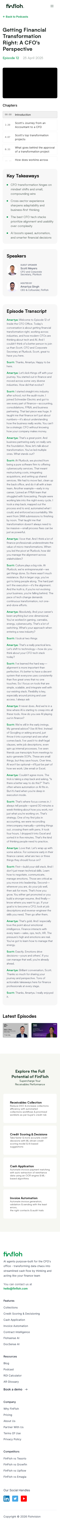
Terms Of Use (12, 1433)
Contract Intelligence (17, 1332)
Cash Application (14, 1319)
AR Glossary (11, 1381)
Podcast (9, 1369)
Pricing (8, 1414)
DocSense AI (12, 1344)
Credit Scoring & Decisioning (22, 1313)
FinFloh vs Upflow (15, 1470)
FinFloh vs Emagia (15, 1476)
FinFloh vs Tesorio (15, 1458)
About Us (9, 1421)
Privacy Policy (12, 1439)
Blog (6, 1363)
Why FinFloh (11, 1408)
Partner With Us (14, 1427)
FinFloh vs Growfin (15, 1464)
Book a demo (13, 1389)
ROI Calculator (13, 1375)
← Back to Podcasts (15, 16)
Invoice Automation (16, 1326)
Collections (11, 1307)
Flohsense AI (11, 1338)
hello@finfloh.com (16, 1288)
